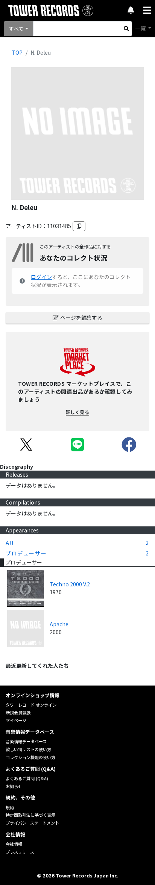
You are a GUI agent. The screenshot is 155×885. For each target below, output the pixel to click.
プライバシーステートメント (32, 823)
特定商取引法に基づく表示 (30, 815)
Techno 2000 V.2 (70, 584)
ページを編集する (81, 317)
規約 (10, 807)
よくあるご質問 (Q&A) (27, 778)
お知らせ (14, 786)
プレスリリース (20, 852)
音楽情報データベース (26, 741)
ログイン (41, 277)
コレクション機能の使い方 (30, 757)
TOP (17, 52)
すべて (16, 28)
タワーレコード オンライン (31, 705)
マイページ (16, 720)
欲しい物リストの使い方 (28, 749)
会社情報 (14, 844)
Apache (59, 624)
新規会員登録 (18, 713)
